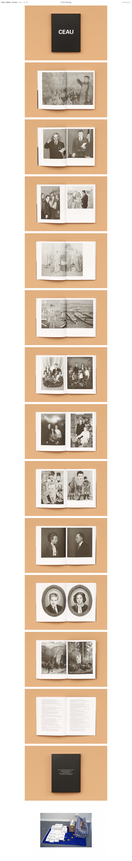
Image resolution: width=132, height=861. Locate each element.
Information (126, 2)
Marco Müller (6, 2)
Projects (15, 2)
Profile (26, 2)
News (20, 2)
